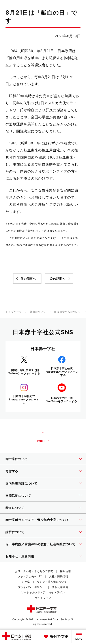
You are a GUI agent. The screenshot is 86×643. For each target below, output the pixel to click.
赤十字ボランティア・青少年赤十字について (37, 520)
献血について (38, 311)
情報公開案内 (60, 587)
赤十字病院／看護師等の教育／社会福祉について (40, 544)
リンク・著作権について (52, 581)
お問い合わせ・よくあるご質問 (34, 571)
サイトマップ (43, 597)
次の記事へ (57, 278)
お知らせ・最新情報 (20, 556)
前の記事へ (28, 278)
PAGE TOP (43, 436)
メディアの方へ (27, 576)
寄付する (12, 471)
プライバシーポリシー (31, 587)
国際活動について (18, 495)
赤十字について (17, 459)
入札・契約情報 (58, 576)
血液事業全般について (67, 311)
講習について (15, 532)
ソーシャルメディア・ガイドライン (43, 592)
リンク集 (24, 581)
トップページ (14, 311)
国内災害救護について (21, 483)
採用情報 (65, 571)
